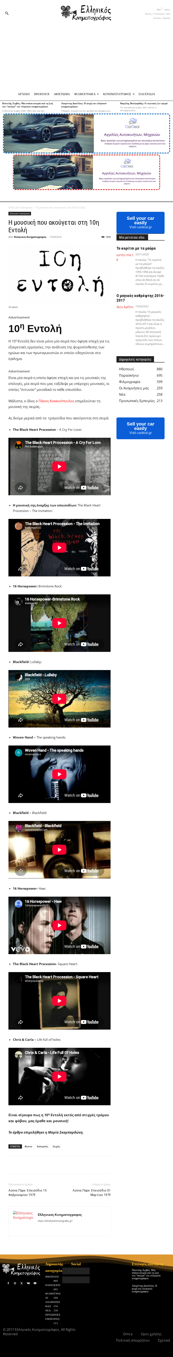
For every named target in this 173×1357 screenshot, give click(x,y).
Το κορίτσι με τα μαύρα (136, 248)
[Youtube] (35, 1283)
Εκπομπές (42, 1146)
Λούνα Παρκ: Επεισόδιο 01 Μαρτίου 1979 (92, 1193)
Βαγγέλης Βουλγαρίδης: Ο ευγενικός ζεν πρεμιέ (144, 103)
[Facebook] (8, 1283)
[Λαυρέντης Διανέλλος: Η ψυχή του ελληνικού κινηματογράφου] (167, 1287)
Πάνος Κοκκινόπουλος (56, 401)
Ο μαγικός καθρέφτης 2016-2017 (140, 298)
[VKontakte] (28, 1283)
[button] (7, 13)
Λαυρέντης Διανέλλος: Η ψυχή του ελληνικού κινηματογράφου (144, 1288)
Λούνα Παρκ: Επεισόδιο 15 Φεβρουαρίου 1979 (27, 1193)
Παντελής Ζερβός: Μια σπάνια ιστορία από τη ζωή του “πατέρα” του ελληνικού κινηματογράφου (146, 1274)
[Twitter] (21, 1283)
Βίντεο (28, 1146)
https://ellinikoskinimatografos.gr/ (55, 1220)
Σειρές (56, 1146)
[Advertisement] (86, 57)
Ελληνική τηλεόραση (20, 207)
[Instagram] (15, 1283)
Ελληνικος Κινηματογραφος (30, 236)
